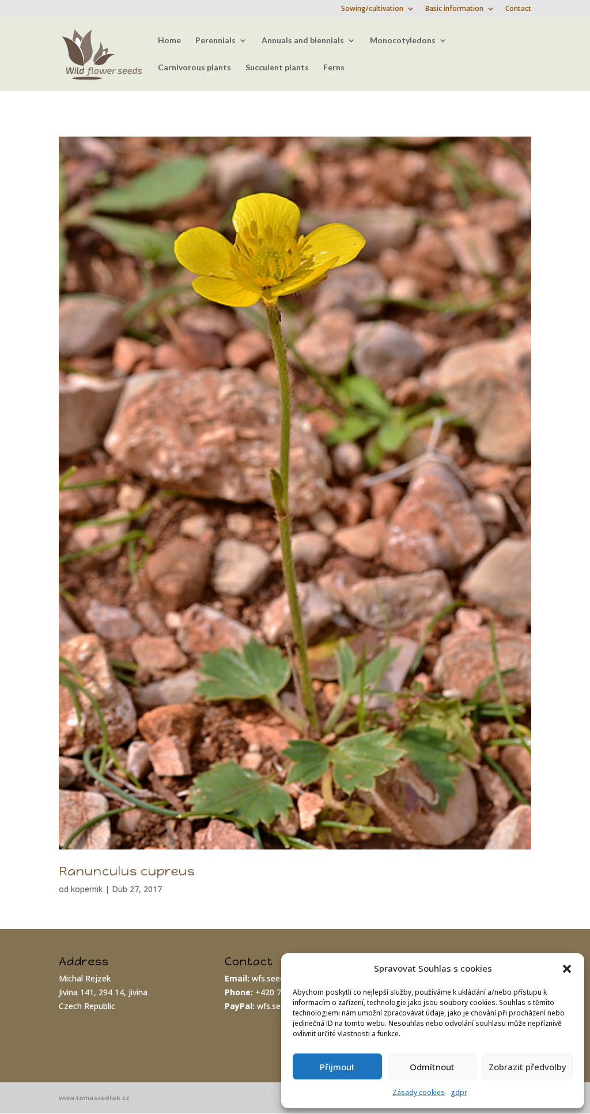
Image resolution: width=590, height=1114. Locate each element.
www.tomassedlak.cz (94, 1097)
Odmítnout (432, 1067)
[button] (567, 969)
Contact (518, 9)
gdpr (459, 1092)
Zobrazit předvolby (527, 1067)
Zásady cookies (418, 1092)
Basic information (454, 9)
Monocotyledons (403, 40)
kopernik (87, 888)
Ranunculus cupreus (127, 871)
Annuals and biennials (303, 40)
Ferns (334, 67)
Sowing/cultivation (372, 9)
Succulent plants (277, 67)
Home (169, 40)
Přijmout (337, 1067)
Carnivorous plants (194, 67)
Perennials (215, 40)
